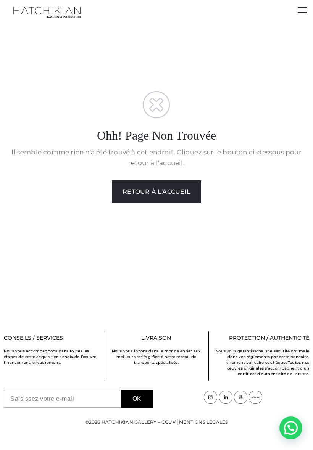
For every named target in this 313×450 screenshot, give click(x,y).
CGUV (168, 422)
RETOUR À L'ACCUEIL (156, 191)
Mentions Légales (203, 422)
